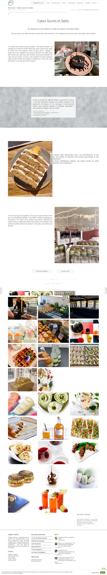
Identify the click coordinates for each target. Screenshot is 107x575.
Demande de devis (38, 3)
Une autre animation (42, 271)
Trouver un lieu (65, 271)
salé (63, 12)
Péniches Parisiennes (37, 541)
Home (48, 3)
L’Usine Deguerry (36, 549)
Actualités (87, 3)
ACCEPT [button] (102, 572)
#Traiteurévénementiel (30, 12)
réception (60, 12)
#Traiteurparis (38, 12)
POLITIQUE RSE (36, 561)
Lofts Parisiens (36, 544)
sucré (66, 12)
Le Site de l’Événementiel (39, 538)
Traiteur (64, 3)
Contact (93, 3)
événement (55, 12)
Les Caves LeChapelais (38, 552)
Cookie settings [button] (95, 572)
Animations (16, 12)
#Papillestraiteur (22, 12)
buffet (47, 12)
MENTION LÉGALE (36, 560)
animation (43, 12)
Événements (80, 3)
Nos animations (71, 3)
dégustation (50, 12)
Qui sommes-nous (55, 3)
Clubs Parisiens (36, 546)
